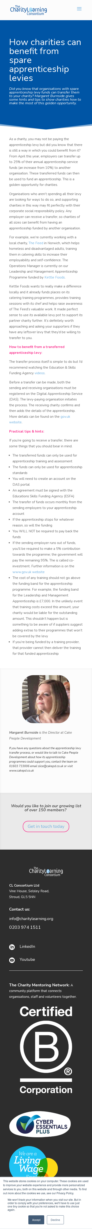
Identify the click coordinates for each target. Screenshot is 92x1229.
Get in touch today (46, 826)
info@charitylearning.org (31, 918)
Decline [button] (55, 1220)
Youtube (27, 959)
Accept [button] (36, 1220)
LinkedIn (27, 946)
